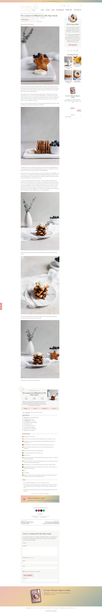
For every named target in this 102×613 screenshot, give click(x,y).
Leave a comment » (43, 517)
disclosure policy (39, 21)
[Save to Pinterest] (39, 510)
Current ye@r (25, 578)
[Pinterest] (61, 6)
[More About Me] (72, 18)
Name (24, 560)
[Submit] (80, 6)
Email (24, 566)
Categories (72, 114)
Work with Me (77, 10)
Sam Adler (23, 17)
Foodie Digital (55, 611)
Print (26, 408)
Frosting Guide (60, 10)
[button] (30, 19)
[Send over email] (44, 510)
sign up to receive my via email (51, 1)
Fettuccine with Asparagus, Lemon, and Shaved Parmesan (51, 522)
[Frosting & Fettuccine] (29, 7)
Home (42, 10)
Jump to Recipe (24, 19)
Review (45, 408)
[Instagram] (60, 6)
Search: (72, 108)
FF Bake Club (69, 10)
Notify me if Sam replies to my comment (32, 571)
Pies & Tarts (29, 13)
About (53, 10)
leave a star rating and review (37, 500)
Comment (25, 545)
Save (55, 408)
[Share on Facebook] (36, 510)
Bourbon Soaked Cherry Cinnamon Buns (27, 522)
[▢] (23, 417)
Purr (48, 611)
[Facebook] (63, 6)
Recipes (48, 10)
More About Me (72, 44)
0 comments (42, 17)
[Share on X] (41, 510)
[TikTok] (64, 6)
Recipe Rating (25, 557)
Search (79, 110)
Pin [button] (35, 408)
